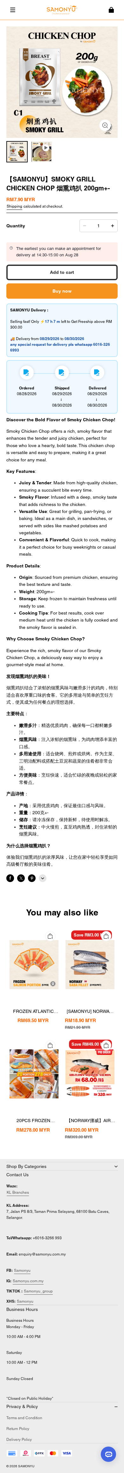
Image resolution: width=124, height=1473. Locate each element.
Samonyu (22, 1270)
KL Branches (18, 1192)
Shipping (14, 206)
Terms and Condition (24, 1418)
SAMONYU (26, 1466)
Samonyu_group (38, 1291)
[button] (12, 10)
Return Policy (17, 1429)
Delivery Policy (19, 1439)
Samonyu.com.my (28, 1281)
